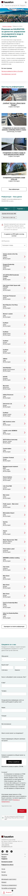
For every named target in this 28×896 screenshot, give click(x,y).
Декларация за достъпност (8, 879)
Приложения (4, 854)
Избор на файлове (14, 762)
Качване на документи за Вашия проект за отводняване (13, 756)
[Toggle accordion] (25, 854)
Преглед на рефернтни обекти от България (12, 71)
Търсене (20, 208)
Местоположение (6, 724)
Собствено (4, 670)
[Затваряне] (12, 890)
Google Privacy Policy (9, 817)
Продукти (4, 856)
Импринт (3, 882)
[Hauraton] (2, 2)
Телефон (3, 691)
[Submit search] (2, 6)
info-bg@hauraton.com (6, 846)
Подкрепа (4, 858)
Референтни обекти (7, 864)
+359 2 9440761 (5, 844)
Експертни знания (6, 861)
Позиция (3, 715)
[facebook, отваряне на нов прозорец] (7, 851)
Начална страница (6, 26)
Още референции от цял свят (8, 74)
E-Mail (3, 682)
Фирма (3, 707)
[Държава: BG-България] (15, 213)
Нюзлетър (4, 875)
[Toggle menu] (26, 2)
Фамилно (17, 670)
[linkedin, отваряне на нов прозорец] (2, 851)
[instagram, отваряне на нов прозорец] (11, 851)
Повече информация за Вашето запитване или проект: (13, 739)
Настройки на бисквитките (8, 888)
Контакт (3, 872)
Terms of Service (20, 817)
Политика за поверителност (9, 885)
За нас (3, 869)
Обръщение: (4, 656)
